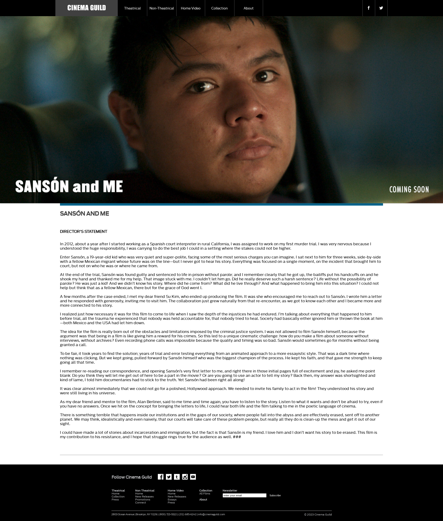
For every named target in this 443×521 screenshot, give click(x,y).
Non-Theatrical (162, 8)
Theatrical (132, 8)
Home (139, 493)
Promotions (142, 499)
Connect (140, 502)
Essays (172, 499)
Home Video (191, 8)
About (249, 8)
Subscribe (275, 495)
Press (115, 499)
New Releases (144, 496)
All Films (204, 493)
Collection (219, 8)
